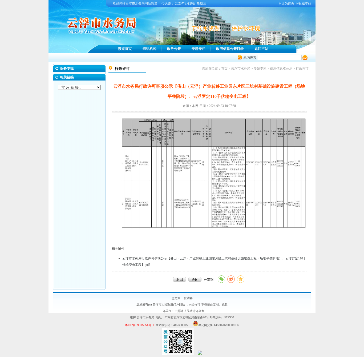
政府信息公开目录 (230, 49)
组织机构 (149, 49)
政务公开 (174, 49)
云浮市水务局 (240, 68)
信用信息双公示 (281, 68)
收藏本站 (304, 3)
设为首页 (287, 3)
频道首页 (125, 49)
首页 (224, 68)
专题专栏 (198, 49)
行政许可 (302, 68)
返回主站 (261, 49)
